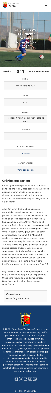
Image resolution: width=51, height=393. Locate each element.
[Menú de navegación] (46, 5)
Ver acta (26, 153)
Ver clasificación (25, 170)
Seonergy (31, 391)
